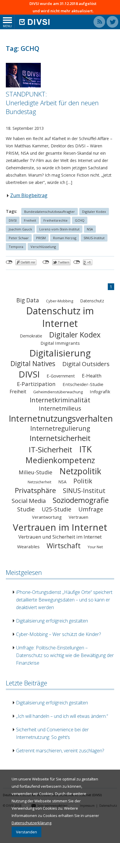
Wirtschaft (64, 545)
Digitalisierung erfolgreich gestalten (52, 621)
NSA (90, 229)
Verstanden (26, 832)
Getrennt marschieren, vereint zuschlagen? (60, 750)
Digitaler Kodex (94, 211)
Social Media (29, 501)
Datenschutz (92, 301)
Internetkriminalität (60, 399)
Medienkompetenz (60, 460)
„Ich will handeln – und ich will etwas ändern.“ (62, 716)
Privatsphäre (35, 490)
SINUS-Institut (94, 238)
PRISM (41, 238)
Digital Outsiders (86, 364)
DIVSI (13, 220)
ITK (85, 449)
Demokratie (31, 336)
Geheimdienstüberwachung (58, 391)
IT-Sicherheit (50, 449)
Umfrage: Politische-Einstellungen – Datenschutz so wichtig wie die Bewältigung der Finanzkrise (65, 655)
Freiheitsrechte (55, 220)
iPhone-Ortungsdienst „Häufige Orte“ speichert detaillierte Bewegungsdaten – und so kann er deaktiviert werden (64, 600)
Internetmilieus (60, 408)
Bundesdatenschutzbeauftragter (49, 211)
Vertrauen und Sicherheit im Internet (60, 536)
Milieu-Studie (35, 472)
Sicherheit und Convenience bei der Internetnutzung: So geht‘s (52, 733)
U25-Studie (56, 509)
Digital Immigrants (60, 343)
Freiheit (30, 220)
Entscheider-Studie (83, 384)
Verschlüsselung (43, 246)
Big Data (27, 300)
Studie (26, 509)
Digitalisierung (60, 353)
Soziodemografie (81, 500)
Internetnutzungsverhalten (61, 418)
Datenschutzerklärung (31, 822)
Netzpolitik (80, 471)
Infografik (100, 391)
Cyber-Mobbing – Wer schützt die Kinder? (58, 634)
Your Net (95, 546)
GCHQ (79, 220)
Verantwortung (47, 517)
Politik (82, 481)
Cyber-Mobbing (59, 301)
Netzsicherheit (39, 482)
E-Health (91, 375)
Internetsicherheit (60, 438)
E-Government (61, 376)
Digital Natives (32, 363)
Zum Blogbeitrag (28, 195)
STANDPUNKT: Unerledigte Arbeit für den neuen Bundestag (52, 102)
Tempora (16, 246)
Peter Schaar (19, 238)
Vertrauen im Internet (60, 527)
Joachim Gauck (20, 229)
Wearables (28, 546)
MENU (7, 26)
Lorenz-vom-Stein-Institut (59, 229)
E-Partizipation (36, 383)
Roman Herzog (64, 238)
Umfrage (90, 509)
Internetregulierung (60, 428)
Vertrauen (78, 517)
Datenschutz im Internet (60, 317)
